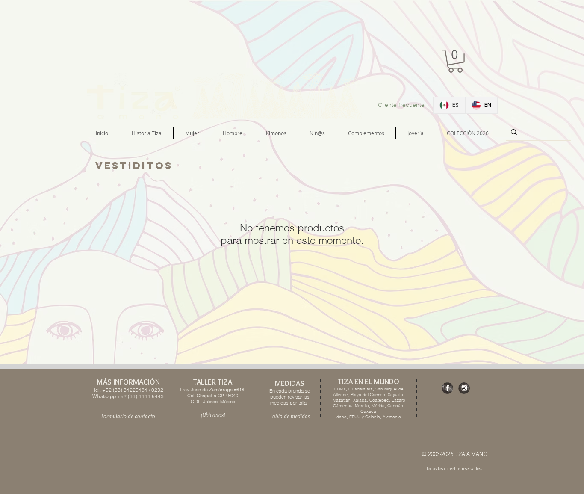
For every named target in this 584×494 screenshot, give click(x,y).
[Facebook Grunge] (447, 388)
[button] (455, 61)
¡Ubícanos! (213, 415)
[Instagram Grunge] (464, 388)
